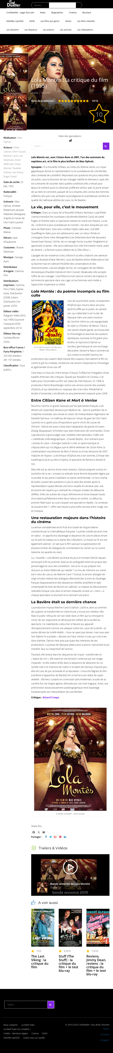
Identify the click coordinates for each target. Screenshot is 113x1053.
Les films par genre (50, 21)
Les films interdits (86, 21)
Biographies (57, 12)
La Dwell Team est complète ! (17, 1029)
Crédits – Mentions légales (16, 1033)
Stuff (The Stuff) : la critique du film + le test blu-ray (68, 963)
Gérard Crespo (51, 697)
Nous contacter (11, 1024)
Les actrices (66, 29)
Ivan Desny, (18, 172)
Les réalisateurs (85, 29)
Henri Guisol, (19, 151)
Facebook (105, 1034)
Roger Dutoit (10, 176)
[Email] (43, 832)
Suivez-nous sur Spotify (34, 1037)
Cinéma (73, 12)
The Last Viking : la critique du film (39, 961)
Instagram (104, 1040)
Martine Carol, (11, 155)
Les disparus (31, 29)
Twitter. (106, 1028)
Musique (86, 12)
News (42, 12)
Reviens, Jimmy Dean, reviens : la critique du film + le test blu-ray (96, 965)
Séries (68, 21)
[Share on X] (38, 832)
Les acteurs (48, 29)
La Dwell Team (28, 1024)
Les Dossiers (12, 29)
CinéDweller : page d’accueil (20, 12)
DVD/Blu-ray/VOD (14, 21)
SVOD (32, 21)
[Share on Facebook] (33, 832)
